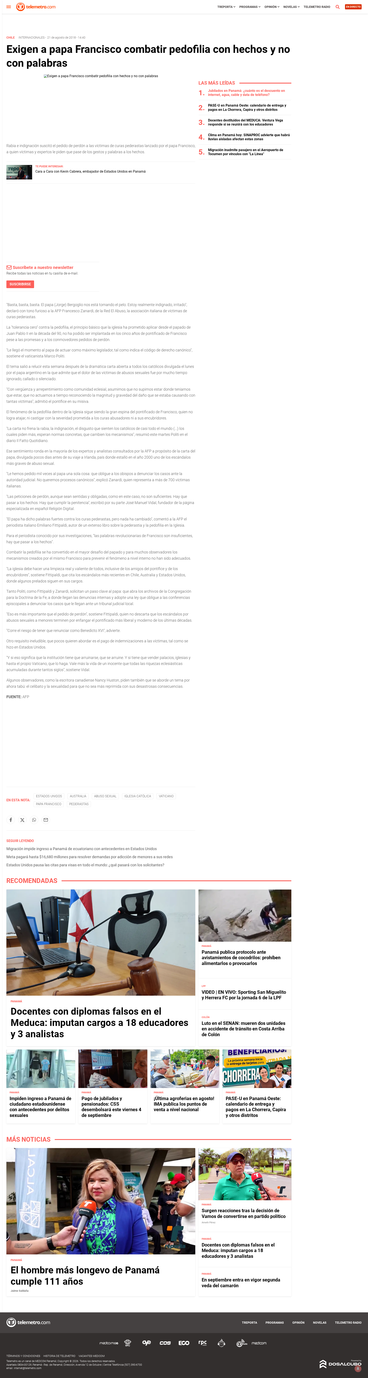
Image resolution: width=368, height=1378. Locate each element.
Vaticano (166, 796)
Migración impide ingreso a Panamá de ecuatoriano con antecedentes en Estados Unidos (81, 848)
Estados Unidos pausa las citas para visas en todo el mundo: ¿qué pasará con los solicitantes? (85, 865)
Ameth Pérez (208, 1222)
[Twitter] (22, 820)
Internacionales (32, 37)
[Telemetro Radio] (240, 1346)
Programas (248, 6)
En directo (353, 6)
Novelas (290, 6)
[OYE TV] (146, 1346)
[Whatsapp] (34, 820)
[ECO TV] (184, 1346)
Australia (78, 796)
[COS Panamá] (165, 1346)
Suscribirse (20, 284)
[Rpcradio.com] (202, 1346)
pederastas (79, 804)
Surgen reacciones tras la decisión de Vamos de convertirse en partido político (244, 1213)
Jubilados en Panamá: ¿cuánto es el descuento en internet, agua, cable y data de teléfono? (246, 93)
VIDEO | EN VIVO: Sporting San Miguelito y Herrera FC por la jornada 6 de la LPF (244, 994)
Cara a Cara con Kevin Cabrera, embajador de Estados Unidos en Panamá (90, 171)
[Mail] (46, 820)
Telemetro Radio (317, 6)
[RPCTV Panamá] (127, 1346)
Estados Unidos (49, 796)
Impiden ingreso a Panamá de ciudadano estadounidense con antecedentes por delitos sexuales (40, 1107)
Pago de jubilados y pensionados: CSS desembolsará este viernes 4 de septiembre (111, 1107)
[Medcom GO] (109, 1346)
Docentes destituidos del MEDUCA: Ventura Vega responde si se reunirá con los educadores (245, 122)
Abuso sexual (105, 796)
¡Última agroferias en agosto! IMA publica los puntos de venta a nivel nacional (184, 1104)
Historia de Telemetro (59, 1356)
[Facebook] (11, 820)
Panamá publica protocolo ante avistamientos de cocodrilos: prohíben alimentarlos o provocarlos (241, 957)
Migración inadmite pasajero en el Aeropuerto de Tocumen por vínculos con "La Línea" (245, 152)
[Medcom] (259, 1346)
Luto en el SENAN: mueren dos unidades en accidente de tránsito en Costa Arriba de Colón (243, 1029)
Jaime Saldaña (20, 1290)
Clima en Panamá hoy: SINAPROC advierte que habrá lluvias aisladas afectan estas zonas (249, 137)
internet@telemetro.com (28, 1368)
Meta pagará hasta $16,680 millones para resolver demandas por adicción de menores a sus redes (89, 857)
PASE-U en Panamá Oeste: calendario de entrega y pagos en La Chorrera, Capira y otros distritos (247, 107)
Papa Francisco (48, 804)
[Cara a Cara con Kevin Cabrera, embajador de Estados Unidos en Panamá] (19, 178)
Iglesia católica (137, 796)
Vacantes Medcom (92, 1356)
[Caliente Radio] (221, 1346)
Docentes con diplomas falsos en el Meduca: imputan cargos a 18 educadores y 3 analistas (99, 1023)
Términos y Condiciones (23, 1356)
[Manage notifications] (358, 1368)
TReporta (225, 6)
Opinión (270, 6)
